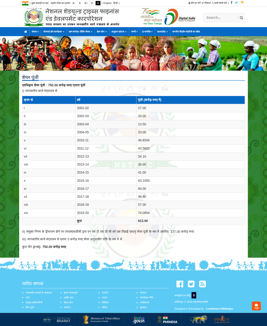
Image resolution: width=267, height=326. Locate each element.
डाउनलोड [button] (161, 31)
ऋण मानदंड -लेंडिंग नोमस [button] (79, 31)
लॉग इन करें (195, 3)
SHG (104, 297)
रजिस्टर (207, 3)
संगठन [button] (34, 31)
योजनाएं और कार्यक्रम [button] (52, 31)
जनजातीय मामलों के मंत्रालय (39, 292)
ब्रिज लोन (68, 302)
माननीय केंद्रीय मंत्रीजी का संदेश (186, 31)
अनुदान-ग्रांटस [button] (118, 31)
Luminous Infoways (219, 308)
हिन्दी (115, 3)
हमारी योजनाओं (70, 292)
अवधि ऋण (68, 297)
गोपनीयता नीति (146, 297)
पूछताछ (143, 307)
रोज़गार (143, 292)
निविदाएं (105, 302)
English (107, 3)
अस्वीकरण (144, 302)
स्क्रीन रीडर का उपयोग (60, 3)
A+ (86, 3)
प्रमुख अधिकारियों (34, 302)
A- (74, 3)
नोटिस (105, 307)
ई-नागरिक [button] (146, 31)
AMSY (67, 307)
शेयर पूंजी (30, 307)
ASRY (105, 292)
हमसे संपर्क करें (220, 3)
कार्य (28, 297)
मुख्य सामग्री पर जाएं (39, 3)
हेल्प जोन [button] (101, 31)
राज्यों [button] (133, 31)
